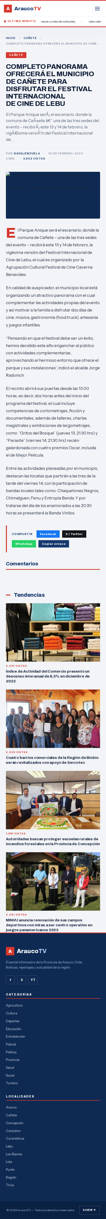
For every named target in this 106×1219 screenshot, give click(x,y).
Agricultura (14, 1005)
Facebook (48, 534)
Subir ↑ (89, 1210)
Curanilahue (15, 1138)
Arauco (11, 1107)
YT (33, 980)
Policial (11, 1044)
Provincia (12, 1060)
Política (11, 1052)
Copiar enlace (54, 544)
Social (10, 1075)
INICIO (11, 38)
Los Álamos (14, 1154)
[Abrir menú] (97, 8)
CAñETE (30, 38)
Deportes (12, 1021)
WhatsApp (24, 544)
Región (11, 1177)
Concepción (14, 1123)
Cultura (11, 1013)
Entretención (15, 1036)
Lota (9, 1162)
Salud (10, 1068)
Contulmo (13, 1131)
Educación (13, 1029)
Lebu (9, 1146)
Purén (10, 1169)
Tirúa (10, 1185)
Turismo (12, 1083)
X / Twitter (74, 534)
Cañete (16, 55)
